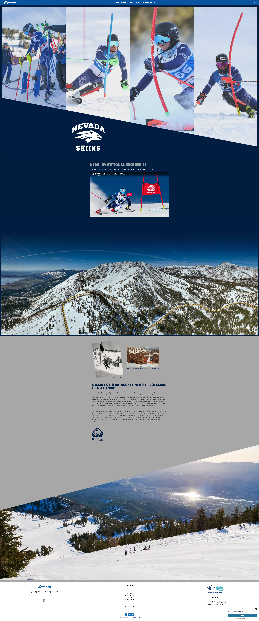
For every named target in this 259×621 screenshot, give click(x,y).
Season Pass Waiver (129, 588)
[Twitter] (132, 614)
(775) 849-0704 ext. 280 (222, 602)
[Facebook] (126, 614)
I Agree (242, 615)
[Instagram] (129, 614)
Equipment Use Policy (43, 596)
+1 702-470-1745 (216, 601)
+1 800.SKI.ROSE (217, 600)
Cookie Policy (238, 618)
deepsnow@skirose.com (218, 604)
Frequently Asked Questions (129, 603)
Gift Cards (129, 593)
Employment (129, 597)
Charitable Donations (129, 599)
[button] (256, 608)
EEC (49, 596)
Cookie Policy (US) (129, 605)
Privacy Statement (244, 618)
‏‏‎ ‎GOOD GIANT (138, 617)
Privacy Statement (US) (129, 606)
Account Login (129, 589)
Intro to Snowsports (129, 595)
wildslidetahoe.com (215, 593)
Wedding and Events (129, 601)
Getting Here (129, 591)
